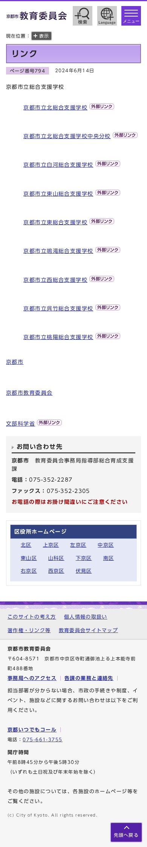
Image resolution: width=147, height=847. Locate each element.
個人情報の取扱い (85, 616)
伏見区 (84, 571)
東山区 (29, 558)
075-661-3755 (42, 740)
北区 (26, 545)
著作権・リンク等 (29, 630)
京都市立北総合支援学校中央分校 (67, 136)
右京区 (29, 571)
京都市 (14, 362)
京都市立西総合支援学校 (55, 280)
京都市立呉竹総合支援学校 (58, 308)
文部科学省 (20, 423)
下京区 (84, 558)
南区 (108, 558)
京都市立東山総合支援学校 (58, 193)
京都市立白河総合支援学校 (58, 164)
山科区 (56, 558)
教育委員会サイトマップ (88, 630)
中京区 (106, 545)
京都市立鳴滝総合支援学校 (58, 251)
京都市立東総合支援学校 (55, 222)
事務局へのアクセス (32, 678)
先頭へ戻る (126, 835)
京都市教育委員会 (29, 392)
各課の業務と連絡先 (88, 678)
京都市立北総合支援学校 (55, 107)
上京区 (51, 545)
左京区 (78, 545)
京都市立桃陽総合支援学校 (58, 337)
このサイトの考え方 (32, 616)
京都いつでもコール (32, 729)
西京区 (56, 571)
